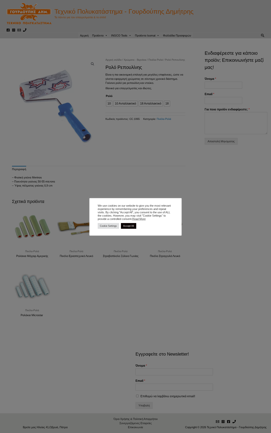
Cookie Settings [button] (108, 226)
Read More (139, 219)
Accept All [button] (128, 226)
